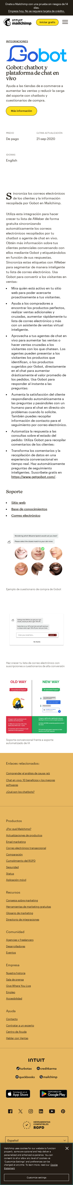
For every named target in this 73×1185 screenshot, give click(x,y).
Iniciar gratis (47, 22)
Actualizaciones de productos (24, 835)
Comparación (14, 854)
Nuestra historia (15, 973)
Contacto (12, 1019)
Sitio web (18, 502)
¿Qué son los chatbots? (20, 791)
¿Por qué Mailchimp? (18, 828)
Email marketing (16, 841)
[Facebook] (10, 1112)
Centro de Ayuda (16, 1031)
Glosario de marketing (19, 913)
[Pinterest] (63, 1112)
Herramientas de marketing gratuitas (28, 906)
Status (10, 873)
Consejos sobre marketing (22, 900)
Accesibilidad (14, 998)
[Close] (66, 1148)
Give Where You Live (18, 985)
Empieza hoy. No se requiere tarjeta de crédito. (36, 11)
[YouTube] (52, 1112)
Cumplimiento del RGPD (20, 860)
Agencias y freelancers (19, 939)
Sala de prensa (15, 979)
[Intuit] (36, 1060)
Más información (21, 110)
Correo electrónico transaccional (26, 848)
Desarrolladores (15, 946)
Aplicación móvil (16, 879)
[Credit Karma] (47, 1069)
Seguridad (12, 867)
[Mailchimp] (48, 1077)
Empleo (10, 992)
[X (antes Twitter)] (20, 1112)
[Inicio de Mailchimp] (17, 22)
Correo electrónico (25, 515)
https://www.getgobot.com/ (33, 477)
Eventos (11, 952)
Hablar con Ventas (17, 1038)
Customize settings (36, 1177)
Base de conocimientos (29, 509)
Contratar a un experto (20, 1025)
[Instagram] (31, 1112)
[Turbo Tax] (24, 1069)
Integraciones (17, 41)
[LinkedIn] (41, 1112)
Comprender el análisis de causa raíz (28, 773)
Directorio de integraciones (22, 919)
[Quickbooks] (25, 1077)
